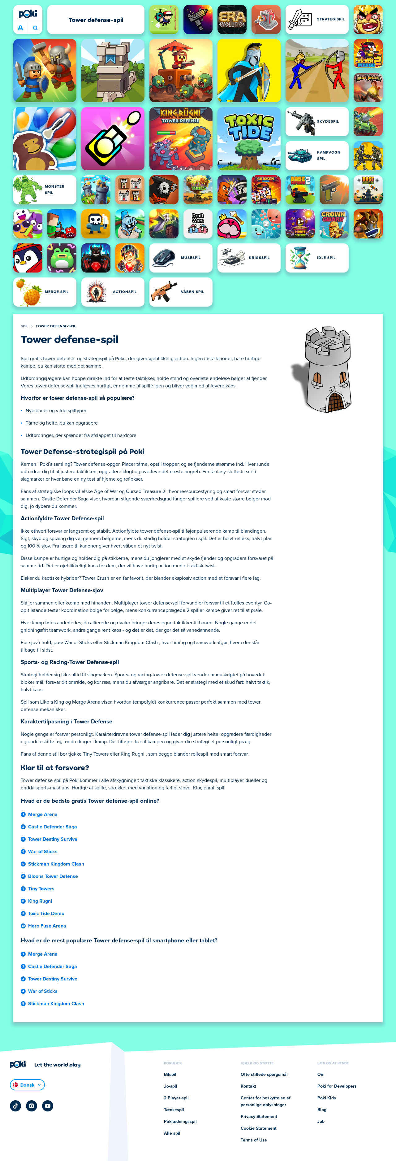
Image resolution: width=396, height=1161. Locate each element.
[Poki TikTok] (15, 1105)
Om (321, 1074)
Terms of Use (254, 1140)
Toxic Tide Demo (46, 913)
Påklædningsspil (180, 1122)
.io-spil (170, 1086)
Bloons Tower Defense (53, 876)
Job (321, 1122)
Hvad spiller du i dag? (35, 28)
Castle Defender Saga (52, 826)
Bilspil (170, 1074)
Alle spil (172, 1133)
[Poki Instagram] (31, 1105)
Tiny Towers (41, 888)
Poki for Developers (337, 1086)
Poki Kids (326, 1098)
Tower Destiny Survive (52, 839)
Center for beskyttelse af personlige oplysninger (266, 1101)
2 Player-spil (176, 1098)
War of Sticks (43, 851)
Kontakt (248, 1086)
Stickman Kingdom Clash (56, 864)
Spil (24, 326)
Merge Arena (43, 814)
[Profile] (20, 28)
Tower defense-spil (56, 326)
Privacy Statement (259, 1117)
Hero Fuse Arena (47, 925)
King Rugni (40, 901)
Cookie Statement (259, 1128)
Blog (321, 1110)
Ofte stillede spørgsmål (264, 1074)
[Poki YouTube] (47, 1105)
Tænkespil (174, 1110)
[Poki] (28, 14)
